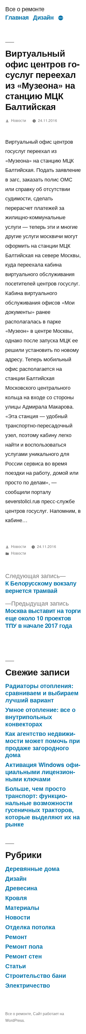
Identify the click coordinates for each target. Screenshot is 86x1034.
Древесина (21, 888)
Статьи (15, 966)
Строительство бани (35, 975)
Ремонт (16, 936)
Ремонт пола (24, 946)
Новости (18, 120)
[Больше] (61, 18)
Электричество (27, 985)
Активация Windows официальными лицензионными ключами (42, 771)
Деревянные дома (32, 868)
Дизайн (43, 17)
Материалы (22, 907)
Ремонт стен (23, 956)
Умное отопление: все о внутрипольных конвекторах (40, 716)
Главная (17, 17)
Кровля (16, 897)
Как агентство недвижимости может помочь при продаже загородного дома (42, 744)
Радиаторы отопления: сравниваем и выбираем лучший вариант (42, 692)
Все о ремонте (24, 9)
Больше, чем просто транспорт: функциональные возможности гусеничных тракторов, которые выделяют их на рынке (42, 806)
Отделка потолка (30, 927)
